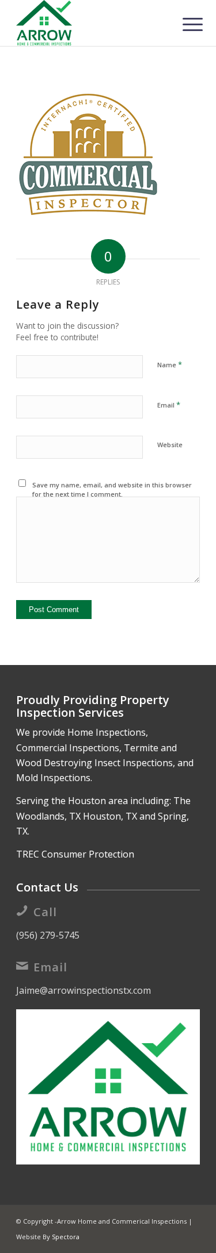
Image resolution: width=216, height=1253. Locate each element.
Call (45, 912)
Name (169, 364)
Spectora (65, 1236)
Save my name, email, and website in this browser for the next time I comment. (112, 490)
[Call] (22, 910)
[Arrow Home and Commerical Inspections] (89, 23)
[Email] (22, 965)
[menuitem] (183, 24)
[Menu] (183, 24)
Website (170, 444)
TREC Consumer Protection (75, 854)
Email (168, 404)
